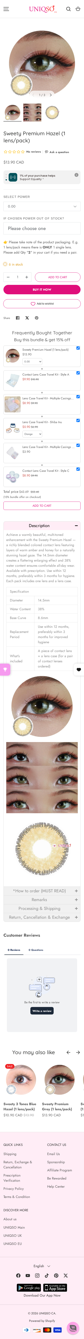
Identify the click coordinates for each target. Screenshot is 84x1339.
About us (9, 1219)
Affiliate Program (59, 1170)
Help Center (56, 1186)
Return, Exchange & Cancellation (17, 1165)
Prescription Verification (11, 1178)
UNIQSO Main (14, 1227)
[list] (42, 63)
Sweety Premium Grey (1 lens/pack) (57, 1107)
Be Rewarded (56, 1178)
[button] (42, 525)
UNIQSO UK (12, 1235)
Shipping (9, 1153)
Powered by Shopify (42, 1321)
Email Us (53, 1153)
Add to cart (57, 277)
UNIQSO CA (47, 1313)
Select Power (16, 196)
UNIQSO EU (12, 1243)
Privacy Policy (13, 1188)
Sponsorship (56, 1162)
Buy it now (42, 289)
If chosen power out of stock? (33, 218)
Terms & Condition (16, 1196)
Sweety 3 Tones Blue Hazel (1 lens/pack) (19, 1107)
